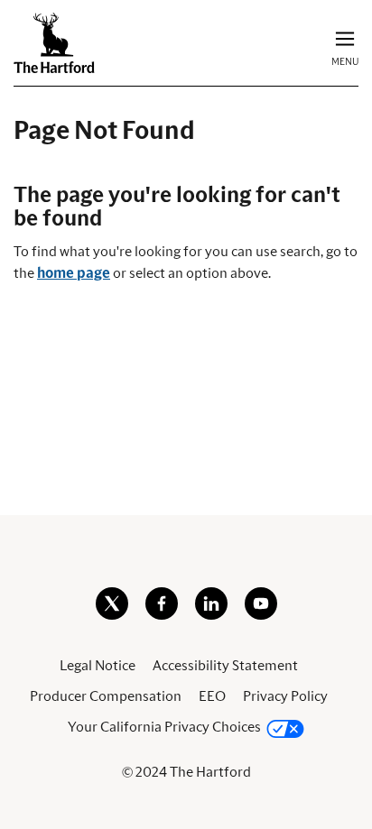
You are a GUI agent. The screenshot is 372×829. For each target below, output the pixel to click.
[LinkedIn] (211, 615)
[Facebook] (161, 615)
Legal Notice (97, 666)
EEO (212, 696)
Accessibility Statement (225, 666)
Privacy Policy (285, 696)
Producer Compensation (105, 696)
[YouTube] (261, 615)
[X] (112, 615)
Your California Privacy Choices (164, 727)
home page (73, 273)
